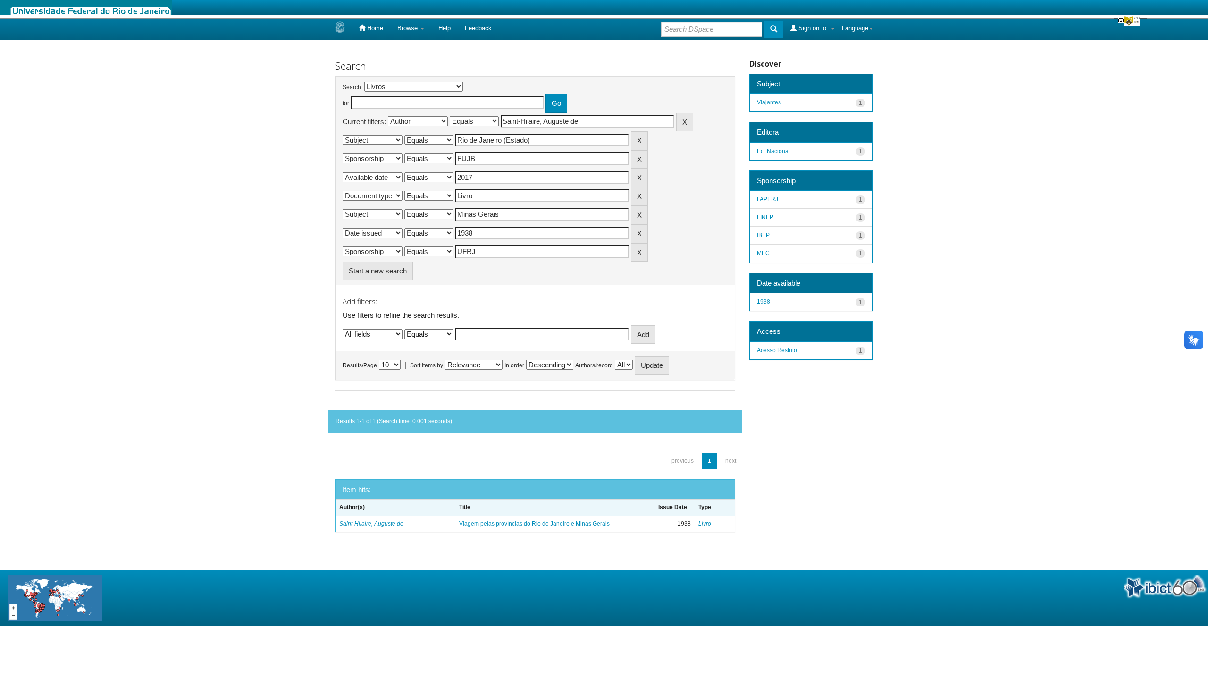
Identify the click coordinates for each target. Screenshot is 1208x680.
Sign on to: (813, 28)
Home (374, 28)
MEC (763, 253)
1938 (763, 301)
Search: (352, 87)
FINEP (765, 217)
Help (444, 28)
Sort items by (426, 365)
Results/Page (360, 365)
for (346, 103)
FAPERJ (767, 199)
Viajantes (769, 102)
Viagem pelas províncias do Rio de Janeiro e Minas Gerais (534, 523)
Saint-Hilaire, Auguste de (371, 523)
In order (514, 365)
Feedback (478, 28)
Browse (408, 28)
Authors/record (594, 365)
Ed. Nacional (773, 151)
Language (855, 28)
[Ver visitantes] (55, 597)
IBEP (763, 235)
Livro (704, 523)
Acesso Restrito (777, 350)
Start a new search (378, 271)
